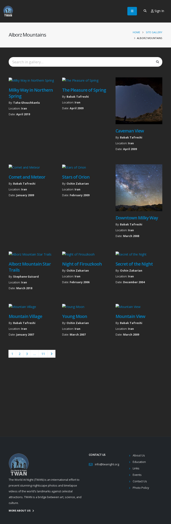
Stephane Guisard (26, 277)
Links (136, 468)
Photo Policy (141, 488)
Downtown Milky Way (137, 218)
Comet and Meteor (27, 177)
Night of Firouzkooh (82, 264)
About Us (139, 455)
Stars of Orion (76, 177)
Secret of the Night (134, 264)
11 (43, 354)
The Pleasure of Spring (84, 90)
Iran (24, 108)
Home (136, 32)
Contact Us (140, 481)
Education (139, 462)
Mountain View (130, 316)
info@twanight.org (107, 464)
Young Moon (74, 316)
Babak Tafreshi (78, 97)
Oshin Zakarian (78, 184)
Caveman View (130, 131)
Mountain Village (25, 316)
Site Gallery (154, 32)
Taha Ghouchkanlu (26, 103)
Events (137, 475)
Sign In (159, 11)
